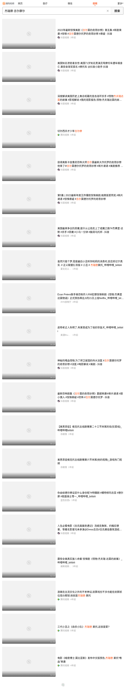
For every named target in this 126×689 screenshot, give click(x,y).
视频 (95, 3)
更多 (120, 3)
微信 (70, 3)
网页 (20, 3)
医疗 (45, 3)
